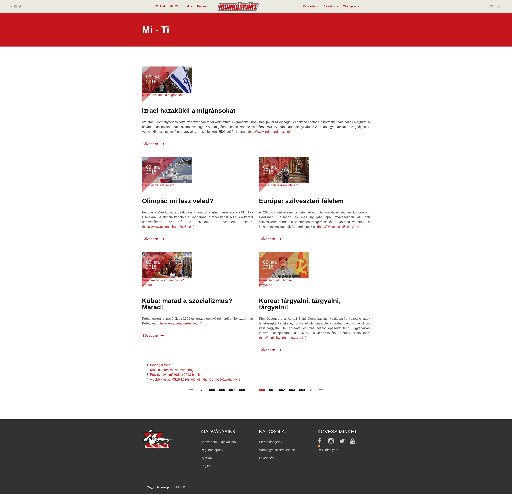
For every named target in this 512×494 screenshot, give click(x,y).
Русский (207, 458)
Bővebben (150, 144)
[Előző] (201, 392)
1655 (211, 390)
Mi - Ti (174, 6)
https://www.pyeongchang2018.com (168, 226)
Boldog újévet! (160, 365)
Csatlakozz (331, 6)
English (206, 466)
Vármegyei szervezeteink (277, 450)
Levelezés (266, 458)
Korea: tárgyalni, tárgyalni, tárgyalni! (300, 304)
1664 (301, 390)
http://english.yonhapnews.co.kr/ (282, 337)
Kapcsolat (309, 6)
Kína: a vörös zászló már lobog (172, 370)
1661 (271, 390)
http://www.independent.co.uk (270, 131)
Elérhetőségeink (270, 442)
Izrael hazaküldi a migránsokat (188, 110)
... (251, 390)
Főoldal (160, 6)
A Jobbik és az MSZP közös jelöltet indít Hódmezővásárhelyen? (195, 379)
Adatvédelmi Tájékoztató (218, 442)
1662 (281, 390)
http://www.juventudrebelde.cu (179, 323)
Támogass (350, 6)
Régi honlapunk (212, 450)
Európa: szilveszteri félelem (301, 200)
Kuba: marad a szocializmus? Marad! (187, 304)
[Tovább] (311, 392)
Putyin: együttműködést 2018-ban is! (175, 374)
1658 (241, 390)
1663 (291, 390)
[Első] (191, 392)
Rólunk (201, 6)
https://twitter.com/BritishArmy (339, 226)
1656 (221, 390)
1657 (231, 390)
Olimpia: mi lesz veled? (177, 200)
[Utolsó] (321, 392)
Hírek (186, 6)
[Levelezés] (491, 6)
